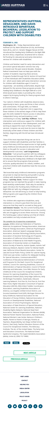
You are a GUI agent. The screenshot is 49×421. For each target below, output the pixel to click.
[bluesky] (15, 406)
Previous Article (19, 359)
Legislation (24, 392)
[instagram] (30, 406)
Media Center (25, 388)
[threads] (35, 406)
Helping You (24, 384)
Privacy (24, 400)
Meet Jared (24, 376)
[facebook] (10, 406)
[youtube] (25, 406)
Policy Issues (25, 396)
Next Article (30, 353)
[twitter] (20, 406)
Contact (24, 380)
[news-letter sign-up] (41, 406)
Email (16, 343)
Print (7, 343)
